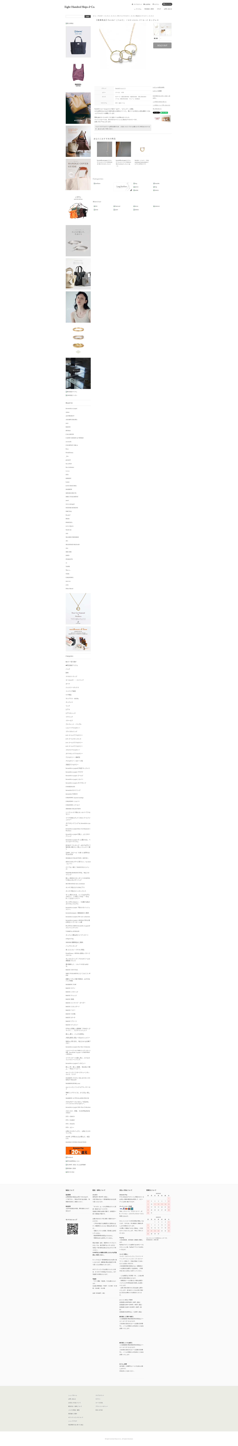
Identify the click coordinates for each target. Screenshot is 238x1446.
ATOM (101, 1410)
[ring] (135, 183)
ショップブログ (72, 1421)
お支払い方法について (74, 1402)
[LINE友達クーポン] (71, 395)
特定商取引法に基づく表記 (75, 1424)
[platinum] (156, 206)
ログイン (156, 4)
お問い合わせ (168, 9)
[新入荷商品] (69, 23)
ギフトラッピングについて (75, 1417)
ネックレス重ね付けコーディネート (139, 16)
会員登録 (147, 4)
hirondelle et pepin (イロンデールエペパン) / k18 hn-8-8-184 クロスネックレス (104, 162)
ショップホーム (72, 1395)
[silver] (96, 209)
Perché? (100, 16)
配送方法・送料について (75, 1406)
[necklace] (97, 183)
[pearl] (116, 209)
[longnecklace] (123, 186)
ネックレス (107, 16)
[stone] (135, 206)
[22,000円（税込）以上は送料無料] (76, 1164)
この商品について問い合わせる (161, 105)
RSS (97, 1410)
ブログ (159, 9)
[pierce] (135, 187)
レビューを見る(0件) (158, 87)
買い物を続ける (157, 108)
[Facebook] (69, 1157)
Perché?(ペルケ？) (120, 88)
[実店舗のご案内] (71, 1168)
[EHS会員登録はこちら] (73, 1161)
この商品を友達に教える (160, 101)
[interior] (156, 190)
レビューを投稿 (157, 91)
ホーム (94, 16)
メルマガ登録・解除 (73, 1410)
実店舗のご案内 (149, 9)
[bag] (155, 187)
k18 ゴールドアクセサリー (123, 16)
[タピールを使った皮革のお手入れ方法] (78, 638)
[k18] (95, 206)
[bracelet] (156, 183)
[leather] (136, 209)
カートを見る (99, 1402)
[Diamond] (117, 206)
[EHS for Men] (70, 1172)
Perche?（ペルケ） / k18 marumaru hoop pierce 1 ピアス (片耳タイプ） (142, 162)
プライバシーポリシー (102, 1406)
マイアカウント (138, 4)
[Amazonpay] (78, 1150)
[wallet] (135, 190)
